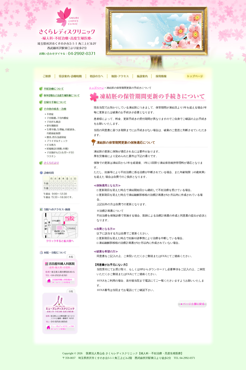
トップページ (96, 88)
